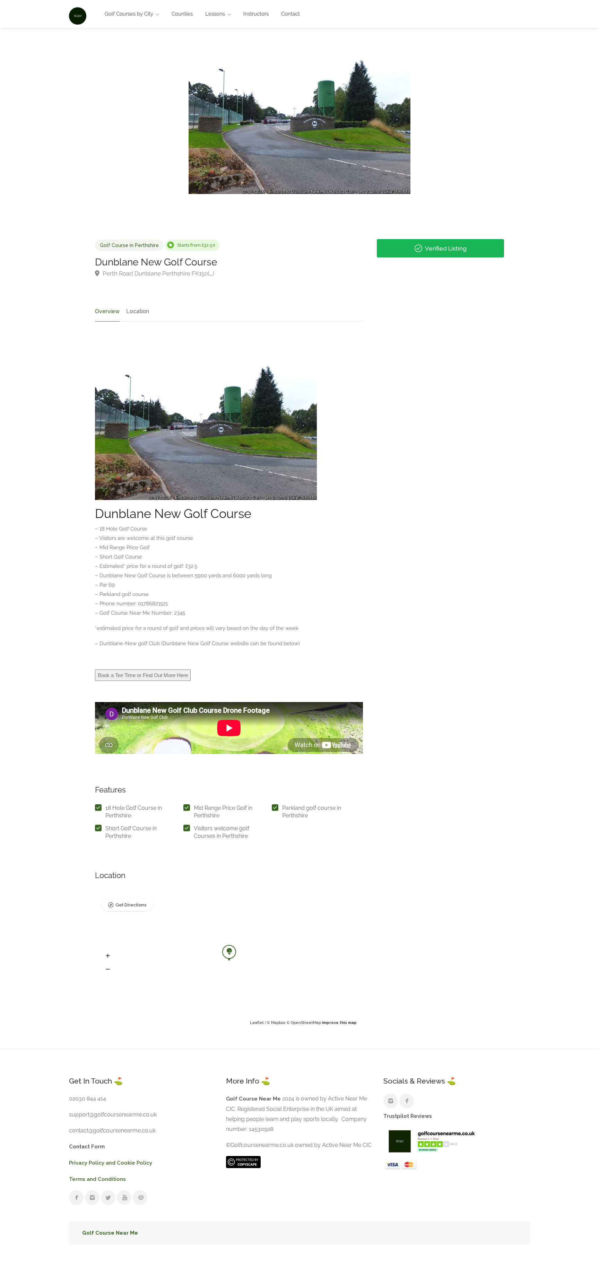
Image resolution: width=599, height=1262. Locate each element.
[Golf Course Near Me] (77, 15)
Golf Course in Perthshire (129, 245)
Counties (182, 14)
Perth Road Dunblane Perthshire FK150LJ (157, 273)
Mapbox (278, 1022)
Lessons (215, 14)
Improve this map (339, 1022)
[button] (108, 956)
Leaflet (257, 1022)
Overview (107, 311)
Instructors (256, 14)
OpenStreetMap (306, 1022)
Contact (290, 14)
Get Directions (130, 905)
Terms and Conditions (97, 1179)
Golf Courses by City (129, 14)
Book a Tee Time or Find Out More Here (143, 675)
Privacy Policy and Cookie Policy (110, 1163)
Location (137, 311)
